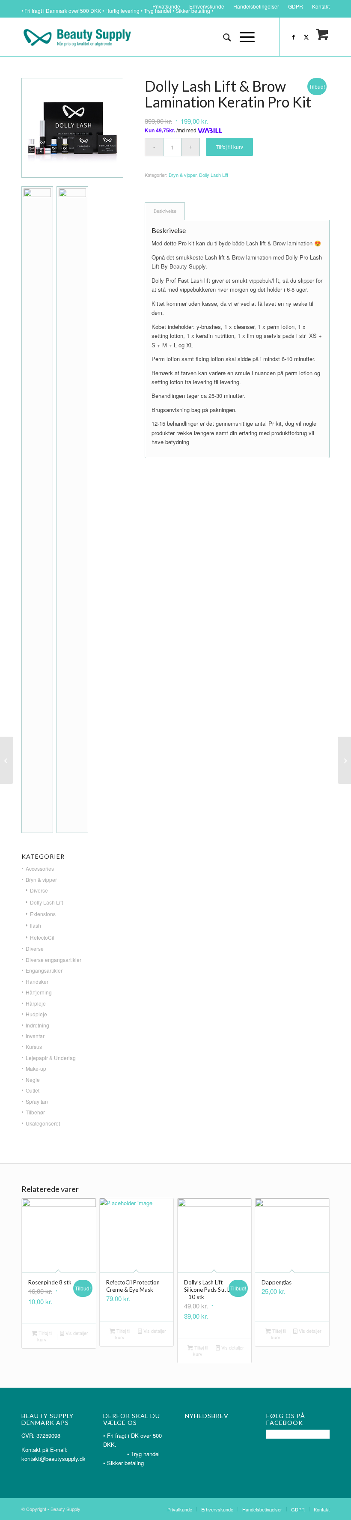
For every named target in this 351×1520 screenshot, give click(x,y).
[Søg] (222, 37)
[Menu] (243, 37)
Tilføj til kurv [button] (44, 1336)
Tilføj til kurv (229, 146)
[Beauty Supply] (77, 37)
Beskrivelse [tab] (165, 211)
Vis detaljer (76, 1332)
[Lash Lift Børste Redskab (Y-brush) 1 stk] (344, 760)
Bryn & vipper (182, 174)
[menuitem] (166, 6)
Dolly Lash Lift (213, 174)
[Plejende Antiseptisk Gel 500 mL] (6, 760)
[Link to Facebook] (293, 36)
